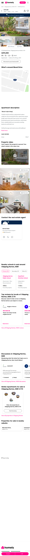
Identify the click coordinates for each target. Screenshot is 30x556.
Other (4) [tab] (24, 271)
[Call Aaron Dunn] (8, 237)
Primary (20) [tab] (6, 271)
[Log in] (28, 2)
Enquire (8, 554)
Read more (4, 130)
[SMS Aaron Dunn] (12, 237)
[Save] (28, 11)
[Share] (25, 11)
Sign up (22, 2)
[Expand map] (26, 72)
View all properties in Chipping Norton (12, 415)
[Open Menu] (2, 2)
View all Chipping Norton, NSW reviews (12, 328)
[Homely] (15, 547)
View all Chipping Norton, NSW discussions (13, 381)
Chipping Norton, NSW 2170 (10, 6)
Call (22, 554)
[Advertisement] (15, 99)
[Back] (2, 11)
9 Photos (12, 46)
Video (20, 46)
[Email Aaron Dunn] (4, 237)
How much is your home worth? (11, 61)
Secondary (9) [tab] (15, 271)
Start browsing (12, 410)
